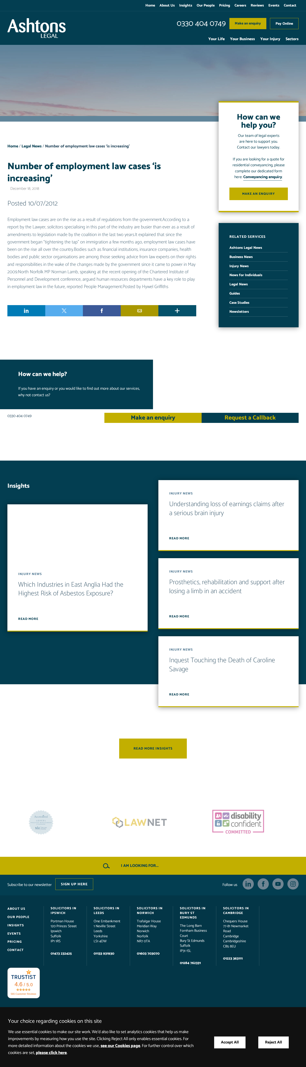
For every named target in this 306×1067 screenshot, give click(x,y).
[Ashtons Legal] (36, 28)
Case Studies (239, 303)
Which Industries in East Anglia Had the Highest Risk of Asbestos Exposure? (70, 589)
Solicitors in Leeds (106, 911)
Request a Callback (250, 418)
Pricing (224, 5)
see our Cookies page (120, 1045)
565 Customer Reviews (23, 994)
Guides (234, 294)
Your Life (216, 39)
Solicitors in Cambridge (236, 911)
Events (273, 5)
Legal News (32, 146)
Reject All (273, 1042)
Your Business (242, 39)
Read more (28, 619)
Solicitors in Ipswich (63, 911)
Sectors (292, 39)
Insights (185, 5)
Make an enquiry (248, 23)
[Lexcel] (252, 822)
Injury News (239, 266)
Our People (206, 5)
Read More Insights (153, 749)
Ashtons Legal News (245, 248)
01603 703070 (148, 954)
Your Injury (270, 39)
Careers (240, 5)
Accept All (230, 1042)
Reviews (257, 5)
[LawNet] (54, 822)
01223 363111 (233, 958)
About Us (167, 5)
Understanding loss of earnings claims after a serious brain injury (226, 509)
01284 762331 (190, 963)
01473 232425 (61, 954)
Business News (241, 257)
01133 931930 (104, 954)
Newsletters (239, 312)
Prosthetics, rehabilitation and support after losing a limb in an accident (227, 587)
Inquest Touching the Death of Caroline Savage (222, 665)
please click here (51, 1052)
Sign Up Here (74, 884)
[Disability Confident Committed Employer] (153, 822)
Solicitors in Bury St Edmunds (193, 913)
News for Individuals (245, 275)
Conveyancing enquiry (262, 177)
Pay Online (284, 24)
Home (150, 5)
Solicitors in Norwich (150, 911)
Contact (290, 5)
